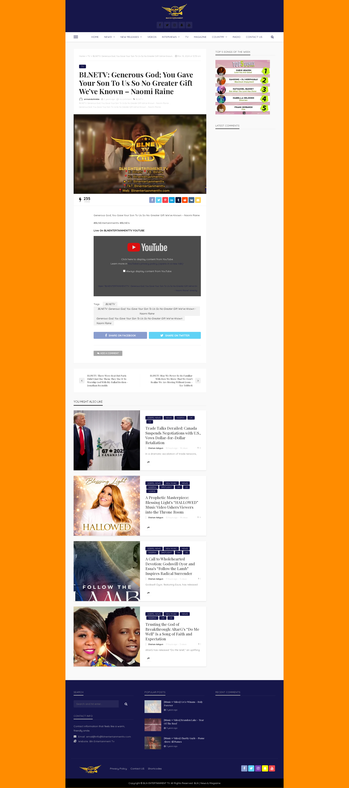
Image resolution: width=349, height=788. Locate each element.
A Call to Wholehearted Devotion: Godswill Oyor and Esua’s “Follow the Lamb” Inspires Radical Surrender (170, 566)
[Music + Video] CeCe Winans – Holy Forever (183, 703)
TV (186, 37)
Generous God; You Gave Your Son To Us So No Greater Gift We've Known (112, 107)
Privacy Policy (118, 768)
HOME (95, 37)
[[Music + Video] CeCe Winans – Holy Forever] (153, 706)
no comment (125, 99)
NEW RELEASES (130, 37)
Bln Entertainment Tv (101, 741)
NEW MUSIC (171, 483)
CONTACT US (254, 37)
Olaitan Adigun (155, 448)
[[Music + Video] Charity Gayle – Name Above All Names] (153, 743)
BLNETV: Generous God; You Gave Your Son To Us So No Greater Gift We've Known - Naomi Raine (124, 103)
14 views (183, 448)
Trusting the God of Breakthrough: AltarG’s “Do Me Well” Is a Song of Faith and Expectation (172, 631)
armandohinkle (91, 99)
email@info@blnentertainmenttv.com (108, 736)
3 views (183, 644)
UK (191, 418)
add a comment (109, 353)
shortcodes (155, 768)
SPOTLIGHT (166, 487)
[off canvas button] (76, 37)
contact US (137, 768)
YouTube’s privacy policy (155, 263)
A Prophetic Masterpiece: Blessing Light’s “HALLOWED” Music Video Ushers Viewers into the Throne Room (171, 504)
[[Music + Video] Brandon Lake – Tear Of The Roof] (153, 724)
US (150, 422)
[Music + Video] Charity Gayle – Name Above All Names (184, 740)
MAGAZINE (200, 37)
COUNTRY (218, 37)
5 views (183, 579)
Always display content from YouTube (148, 271)
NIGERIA (180, 418)
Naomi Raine (154, 107)
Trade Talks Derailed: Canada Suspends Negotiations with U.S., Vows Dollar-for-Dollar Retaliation (173, 435)
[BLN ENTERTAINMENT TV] (174, 11)
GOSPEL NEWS (154, 418)
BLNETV (139, 99)
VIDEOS (152, 37)
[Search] (272, 37)
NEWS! (108, 37)
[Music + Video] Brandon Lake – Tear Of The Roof (184, 721)
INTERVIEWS (169, 37)
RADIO (236, 37)
